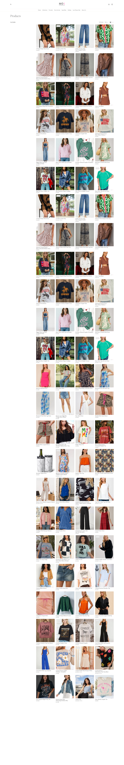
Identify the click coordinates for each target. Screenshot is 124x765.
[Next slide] (52, 36)
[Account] (109, 4)
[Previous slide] (38, 36)
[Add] (111, 103)
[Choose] (52, 45)
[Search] (10, 4)
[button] (106, 22)
